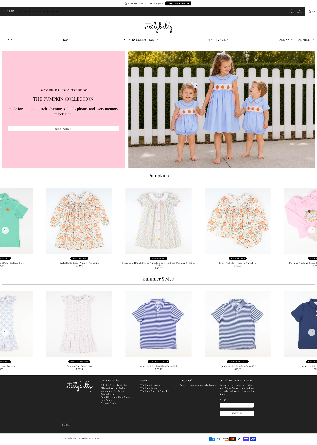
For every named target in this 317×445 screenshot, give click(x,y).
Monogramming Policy (112, 391)
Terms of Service (109, 403)
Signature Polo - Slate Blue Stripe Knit (237, 366)
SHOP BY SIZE (217, 39)
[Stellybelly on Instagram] (9, 11)
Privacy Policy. (82, 438)
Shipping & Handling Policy (114, 385)
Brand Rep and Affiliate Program (117, 397)
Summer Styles (158, 279)
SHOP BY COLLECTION (139, 39)
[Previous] (5, 230)
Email (223, 400)
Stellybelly (72, 438)
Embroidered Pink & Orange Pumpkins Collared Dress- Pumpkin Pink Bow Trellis (159, 264)
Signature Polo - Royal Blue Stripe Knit (158, 366)
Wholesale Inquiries (150, 385)
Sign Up (237, 413)
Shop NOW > (63, 129)
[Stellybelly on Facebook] (5, 11)
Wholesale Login (148, 388)
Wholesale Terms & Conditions (155, 391)
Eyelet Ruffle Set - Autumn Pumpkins (237, 263)
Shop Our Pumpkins (178, 3)
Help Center (107, 400)
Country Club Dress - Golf (79, 366)
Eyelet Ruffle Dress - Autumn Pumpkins (79, 263)
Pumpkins (158, 175)
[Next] (311, 230)
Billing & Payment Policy (113, 388)
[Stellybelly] (158, 26)
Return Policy (107, 394)
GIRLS (5, 39)
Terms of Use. (94, 438)
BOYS (66, 39)
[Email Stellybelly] (13, 11)
